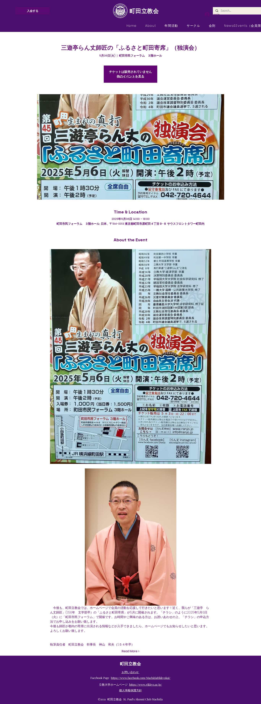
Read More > (130, 651)
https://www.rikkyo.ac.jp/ (145, 684)
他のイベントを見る (130, 76)
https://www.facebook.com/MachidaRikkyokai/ (140, 678)
